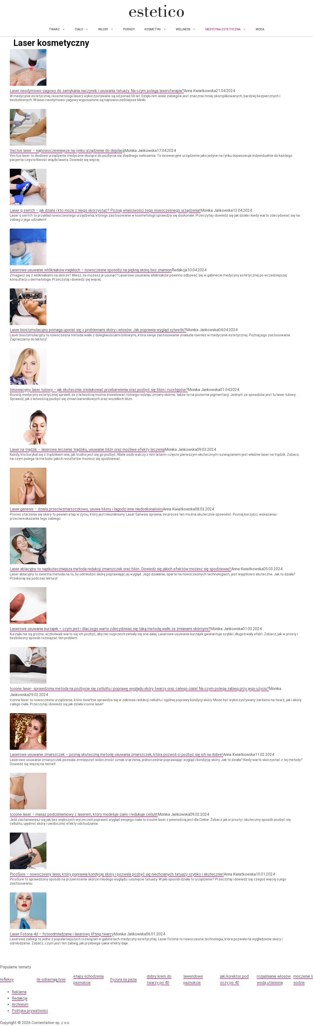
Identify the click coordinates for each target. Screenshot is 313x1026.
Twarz (54, 29)
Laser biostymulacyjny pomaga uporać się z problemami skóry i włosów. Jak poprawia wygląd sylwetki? (98, 330)
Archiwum (20, 1004)
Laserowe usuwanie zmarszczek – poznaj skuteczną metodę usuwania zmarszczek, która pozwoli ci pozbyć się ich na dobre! (116, 754)
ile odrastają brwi (51, 979)
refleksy (7, 979)
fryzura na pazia (123, 979)
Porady (129, 29)
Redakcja (19, 998)
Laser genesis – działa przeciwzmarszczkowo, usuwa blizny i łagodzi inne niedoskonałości (86, 509)
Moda (260, 29)
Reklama (19, 992)
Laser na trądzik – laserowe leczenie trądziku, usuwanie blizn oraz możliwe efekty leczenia (87, 449)
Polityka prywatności (30, 1010)
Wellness (183, 29)
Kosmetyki (153, 29)
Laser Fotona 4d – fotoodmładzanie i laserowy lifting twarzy (62, 934)
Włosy (103, 29)
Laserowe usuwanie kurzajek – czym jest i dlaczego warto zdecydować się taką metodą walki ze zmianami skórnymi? (110, 628)
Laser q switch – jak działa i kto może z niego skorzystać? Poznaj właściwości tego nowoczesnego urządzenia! (105, 210)
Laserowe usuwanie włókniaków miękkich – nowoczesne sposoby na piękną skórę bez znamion (91, 270)
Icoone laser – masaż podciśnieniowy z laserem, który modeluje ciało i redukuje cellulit (84, 814)
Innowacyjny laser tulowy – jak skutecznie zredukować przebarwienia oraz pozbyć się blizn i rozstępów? (99, 389)
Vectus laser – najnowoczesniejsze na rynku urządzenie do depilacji (67, 150)
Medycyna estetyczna (223, 29)
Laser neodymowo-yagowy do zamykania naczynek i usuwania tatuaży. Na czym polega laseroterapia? (97, 90)
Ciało (79, 29)
